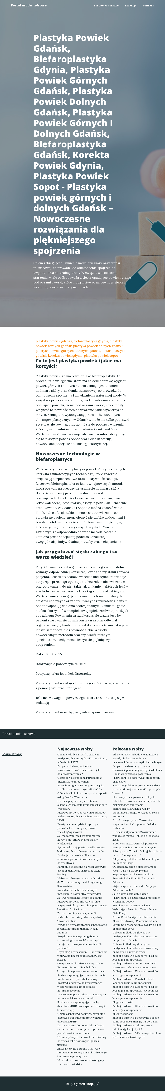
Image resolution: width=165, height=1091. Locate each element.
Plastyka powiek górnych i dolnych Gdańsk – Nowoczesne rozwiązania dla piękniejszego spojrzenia (136, 800)
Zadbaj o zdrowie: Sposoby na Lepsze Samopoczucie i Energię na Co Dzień (135, 1019)
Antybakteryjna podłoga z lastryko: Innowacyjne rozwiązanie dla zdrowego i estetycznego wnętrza (82, 1052)
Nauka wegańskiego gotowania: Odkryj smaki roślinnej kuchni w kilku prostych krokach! (136, 789)
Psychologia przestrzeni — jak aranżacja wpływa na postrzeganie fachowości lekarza (82, 955)
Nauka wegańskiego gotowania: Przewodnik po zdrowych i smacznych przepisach (136, 777)
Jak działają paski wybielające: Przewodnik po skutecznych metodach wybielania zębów (136, 897)
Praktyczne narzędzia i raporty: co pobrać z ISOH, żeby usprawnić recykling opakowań (78, 828)
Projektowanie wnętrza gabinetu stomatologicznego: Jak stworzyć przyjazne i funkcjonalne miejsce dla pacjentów (79, 942)
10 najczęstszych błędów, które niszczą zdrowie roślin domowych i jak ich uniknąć (81, 1040)
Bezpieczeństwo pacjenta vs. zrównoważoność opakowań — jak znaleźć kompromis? (78, 769)
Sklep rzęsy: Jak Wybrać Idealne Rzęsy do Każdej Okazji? (135, 860)
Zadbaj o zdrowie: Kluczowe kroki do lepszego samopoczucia (135, 957)
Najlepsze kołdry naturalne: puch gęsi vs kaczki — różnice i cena (82, 907)
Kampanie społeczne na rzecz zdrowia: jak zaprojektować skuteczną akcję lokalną (81, 870)
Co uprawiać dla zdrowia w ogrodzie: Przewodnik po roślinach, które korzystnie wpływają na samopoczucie (81, 967)
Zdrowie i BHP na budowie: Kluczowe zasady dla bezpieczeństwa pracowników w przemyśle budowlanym (137, 758)
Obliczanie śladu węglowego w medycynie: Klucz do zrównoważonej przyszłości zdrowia (135, 936)
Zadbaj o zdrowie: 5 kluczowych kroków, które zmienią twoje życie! (137, 1035)
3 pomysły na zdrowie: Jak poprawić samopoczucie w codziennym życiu (134, 845)
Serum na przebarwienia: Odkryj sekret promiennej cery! (136, 926)
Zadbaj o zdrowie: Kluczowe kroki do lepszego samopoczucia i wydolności (135, 988)
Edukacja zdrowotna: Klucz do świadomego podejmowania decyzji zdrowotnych (79, 858)
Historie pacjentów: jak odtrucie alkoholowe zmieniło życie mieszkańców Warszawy (82, 804)
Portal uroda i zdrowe (29, 5)
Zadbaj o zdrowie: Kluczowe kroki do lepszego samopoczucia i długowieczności (135, 998)
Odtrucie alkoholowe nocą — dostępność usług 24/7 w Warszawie (82, 795)
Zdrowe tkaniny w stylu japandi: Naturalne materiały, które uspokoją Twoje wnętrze (79, 917)
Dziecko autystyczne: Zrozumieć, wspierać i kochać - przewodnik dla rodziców (134, 824)
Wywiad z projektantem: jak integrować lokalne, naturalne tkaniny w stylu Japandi (82, 928)
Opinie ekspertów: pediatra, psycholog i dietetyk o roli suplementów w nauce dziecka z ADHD (81, 1017)
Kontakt (148, 5)
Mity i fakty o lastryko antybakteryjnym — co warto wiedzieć (81, 1062)
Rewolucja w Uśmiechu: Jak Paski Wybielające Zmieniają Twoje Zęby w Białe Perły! (134, 909)
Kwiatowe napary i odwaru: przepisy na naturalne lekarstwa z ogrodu (81, 996)
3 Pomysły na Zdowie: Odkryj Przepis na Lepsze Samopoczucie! (137, 853)
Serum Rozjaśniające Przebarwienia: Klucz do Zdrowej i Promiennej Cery (134, 918)
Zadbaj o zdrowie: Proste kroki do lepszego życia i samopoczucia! (133, 980)
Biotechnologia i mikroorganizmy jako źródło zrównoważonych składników (80, 787)
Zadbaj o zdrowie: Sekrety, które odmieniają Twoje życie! (132, 1027)
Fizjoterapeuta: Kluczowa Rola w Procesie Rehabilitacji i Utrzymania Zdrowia (133, 878)
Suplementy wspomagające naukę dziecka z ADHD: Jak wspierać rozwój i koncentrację (81, 1006)
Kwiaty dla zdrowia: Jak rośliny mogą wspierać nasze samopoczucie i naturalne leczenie (79, 986)
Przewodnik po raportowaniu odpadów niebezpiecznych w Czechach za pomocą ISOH (82, 816)
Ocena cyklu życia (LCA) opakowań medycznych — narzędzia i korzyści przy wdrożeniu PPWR (82, 758)
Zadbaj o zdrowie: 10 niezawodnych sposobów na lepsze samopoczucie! (134, 965)
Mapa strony (12, 754)
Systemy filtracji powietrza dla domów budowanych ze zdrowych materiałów (81, 849)
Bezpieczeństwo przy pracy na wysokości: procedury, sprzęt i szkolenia (137, 768)
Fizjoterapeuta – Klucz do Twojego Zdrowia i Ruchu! (134, 888)
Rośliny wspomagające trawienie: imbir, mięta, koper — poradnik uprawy (81, 977)
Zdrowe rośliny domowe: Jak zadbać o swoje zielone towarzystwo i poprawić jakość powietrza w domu (81, 1029)
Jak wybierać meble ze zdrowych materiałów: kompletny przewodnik (79, 891)
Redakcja (130, 5)
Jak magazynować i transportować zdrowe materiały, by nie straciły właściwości (79, 839)
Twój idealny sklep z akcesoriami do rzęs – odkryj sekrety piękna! (134, 868)
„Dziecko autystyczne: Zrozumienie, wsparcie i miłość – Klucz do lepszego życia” (135, 835)
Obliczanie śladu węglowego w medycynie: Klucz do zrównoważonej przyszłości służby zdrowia (135, 947)
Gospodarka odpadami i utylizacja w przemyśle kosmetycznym (79, 779)
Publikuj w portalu (106, 5)
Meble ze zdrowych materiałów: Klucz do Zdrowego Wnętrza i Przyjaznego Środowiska (80, 882)
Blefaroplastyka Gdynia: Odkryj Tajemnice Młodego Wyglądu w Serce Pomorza (135, 812)
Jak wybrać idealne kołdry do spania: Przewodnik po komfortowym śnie (79, 899)
